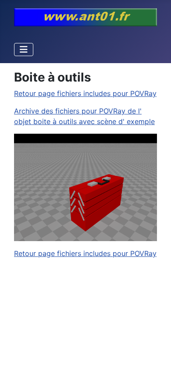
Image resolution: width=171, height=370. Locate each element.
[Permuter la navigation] (23, 49)
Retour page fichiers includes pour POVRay (85, 93)
